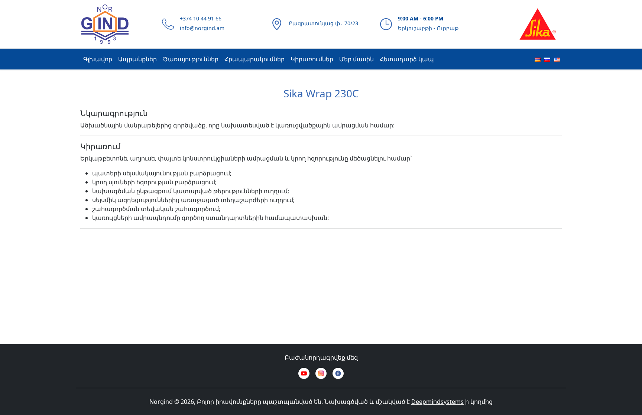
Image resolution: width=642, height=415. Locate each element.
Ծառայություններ (190, 59)
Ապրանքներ (137, 59)
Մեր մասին (356, 59)
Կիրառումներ (312, 59)
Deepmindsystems (437, 402)
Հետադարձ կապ (407, 59)
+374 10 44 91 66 (200, 18)
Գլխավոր (97, 59)
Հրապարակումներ (254, 59)
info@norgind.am (202, 28)
